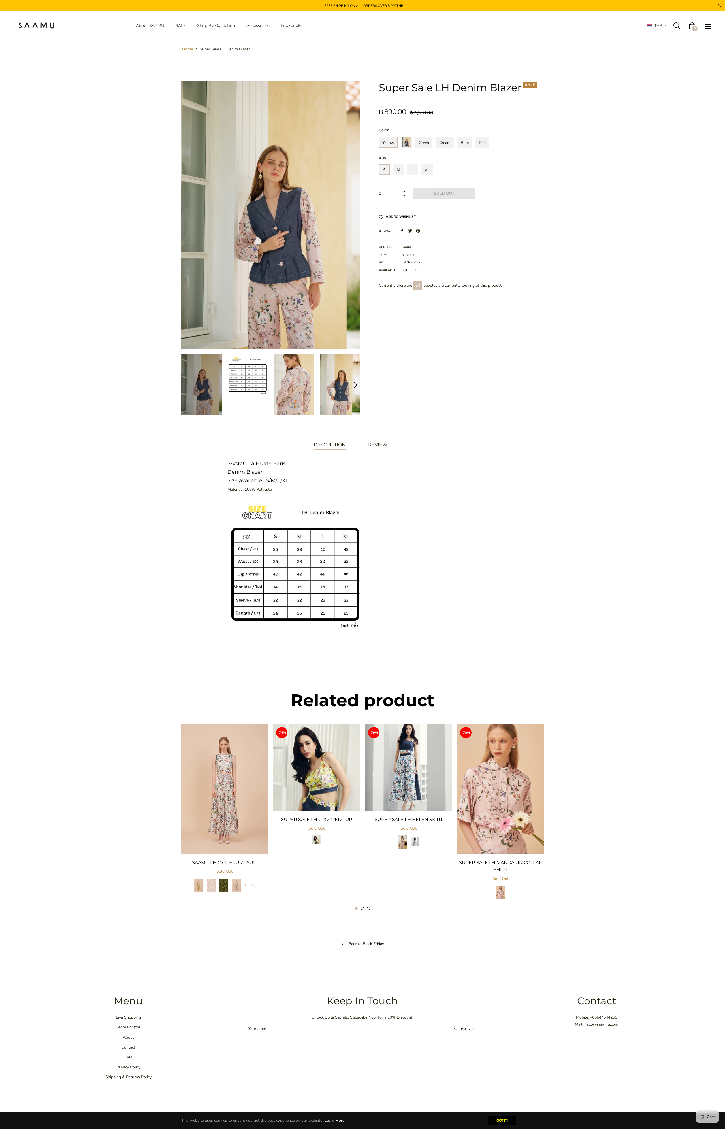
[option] (224, 813)
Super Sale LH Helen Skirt (409, 819)
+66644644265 (603, 1017)
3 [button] (368, 908)
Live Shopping (128, 1017)
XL (427, 170)
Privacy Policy (128, 1067)
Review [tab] (378, 444)
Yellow (388, 142)
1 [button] (356, 908)
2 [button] (362, 908)
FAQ (128, 1057)
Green (424, 142)
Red (482, 142)
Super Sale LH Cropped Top (316, 819)
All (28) (249, 885)
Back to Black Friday (365, 944)
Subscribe (465, 1029)
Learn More (334, 1120)
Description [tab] (330, 444)
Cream (445, 142)
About (128, 1037)
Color (384, 130)
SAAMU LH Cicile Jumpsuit (224, 862)
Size (382, 157)
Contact (128, 1047)
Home (187, 49)
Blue (465, 142)
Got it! (502, 1120)
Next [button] (355, 385)
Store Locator (128, 1027)
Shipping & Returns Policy (128, 1077)
